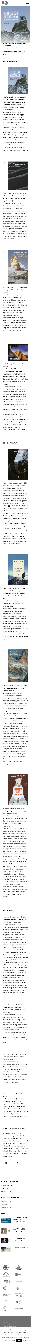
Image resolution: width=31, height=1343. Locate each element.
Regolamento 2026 (6, 1191)
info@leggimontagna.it (12, 1324)
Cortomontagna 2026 (6, 1201)
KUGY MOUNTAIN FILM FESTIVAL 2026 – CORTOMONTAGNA (20, 1219)
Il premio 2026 (4, 1188)
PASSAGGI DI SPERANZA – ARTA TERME (21, 1248)
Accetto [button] (19, 1340)
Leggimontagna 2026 (6, 1185)
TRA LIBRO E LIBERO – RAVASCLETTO (20, 1239)
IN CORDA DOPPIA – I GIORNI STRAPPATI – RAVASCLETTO (20, 1229)
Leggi (24, 1340)
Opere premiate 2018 (10, 48)
